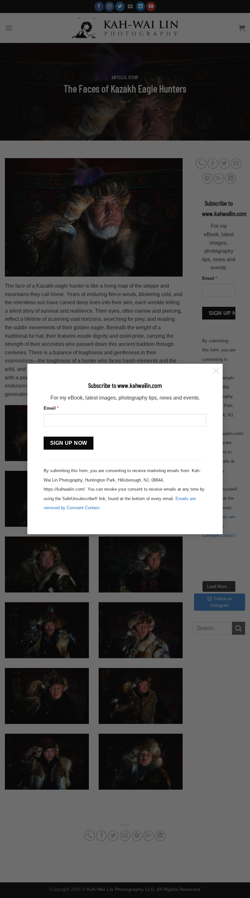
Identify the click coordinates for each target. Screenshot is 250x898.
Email (51, 408)
